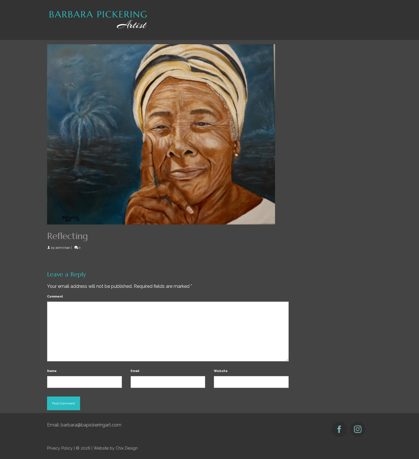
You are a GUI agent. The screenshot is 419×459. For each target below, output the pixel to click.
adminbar (63, 248)
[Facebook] (339, 429)
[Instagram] (357, 429)
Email (136, 371)
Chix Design (127, 448)
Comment (56, 296)
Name (53, 371)
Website (221, 371)
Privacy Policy (60, 448)
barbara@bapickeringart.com (91, 425)
